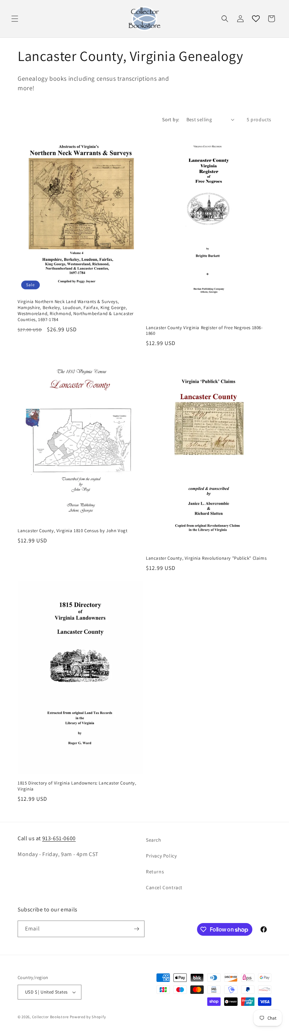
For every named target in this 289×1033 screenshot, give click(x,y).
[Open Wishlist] (256, 18)
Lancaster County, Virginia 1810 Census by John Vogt (73, 531)
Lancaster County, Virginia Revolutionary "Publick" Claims (206, 558)
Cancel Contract (164, 887)
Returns (155, 871)
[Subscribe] (136, 929)
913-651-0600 (59, 838)
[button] (15, 18)
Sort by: (170, 119)
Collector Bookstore (50, 1016)
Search (153, 840)
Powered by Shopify (88, 1016)
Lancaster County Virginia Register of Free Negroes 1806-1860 (204, 331)
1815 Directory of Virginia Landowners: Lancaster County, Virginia (77, 786)
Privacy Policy (161, 856)
